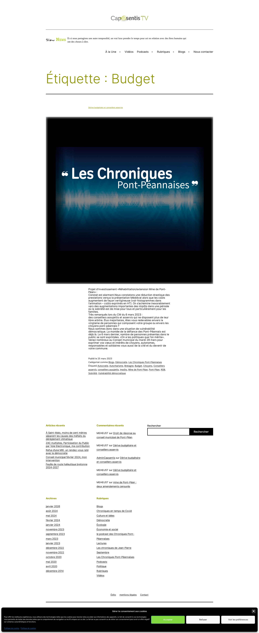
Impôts (123, 369)
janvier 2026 (53, 506)
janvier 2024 (53, 524)
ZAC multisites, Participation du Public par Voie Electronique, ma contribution (68, 444)
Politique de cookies (11, 628)
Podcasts (143, 51)
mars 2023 (52, 538)
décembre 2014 (55, 570)
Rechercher (154, 425)
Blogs (181, 51)
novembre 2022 (55, 552)
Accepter (168, 619)
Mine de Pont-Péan (138, 369)
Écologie (101, 524)
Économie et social (107, 529)
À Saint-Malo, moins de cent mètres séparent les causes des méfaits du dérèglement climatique (66, 435)
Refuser (203, 619)
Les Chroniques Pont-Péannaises (145, 362)
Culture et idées (105, 515)
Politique (101, 566)
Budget (138, 365)
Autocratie (103, 365)
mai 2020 (51, 561)
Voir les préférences (238, 619)
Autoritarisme (116, 365)
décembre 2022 (55, 547)
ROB (163, 369)
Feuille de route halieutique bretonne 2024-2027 (66, 466)
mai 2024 (51, 515)
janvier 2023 (53, 543)
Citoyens (147, 365)
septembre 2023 (55, 534)
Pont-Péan (154, 369)
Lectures (101, 543)
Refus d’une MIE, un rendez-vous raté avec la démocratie (67, 452)
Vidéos (129, 51)
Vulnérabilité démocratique (112, 373)
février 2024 (53, 520)
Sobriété (92, 373)
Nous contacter (203, 51)
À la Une (110, 51)
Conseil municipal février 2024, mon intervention (66, 459)
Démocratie (121, 362)
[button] (253, 611)
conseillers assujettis (108, 369)
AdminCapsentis (106, 457)
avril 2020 (51, 566)
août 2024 (52, 511)
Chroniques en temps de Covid (114, 511)
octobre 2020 (54, 557)
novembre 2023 (55, 529)
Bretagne (129, 365)
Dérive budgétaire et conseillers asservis (105, 107)
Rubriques (163, 51)
